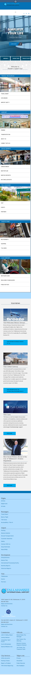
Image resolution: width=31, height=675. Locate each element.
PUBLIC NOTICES (5, 284)
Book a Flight (4, 517)
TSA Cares (4, 519)
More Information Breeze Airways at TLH (15, 342)
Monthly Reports (5, 565)
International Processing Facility (10, 563)
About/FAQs (4, 549)
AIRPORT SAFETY (5, 102)
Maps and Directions (6, 603)
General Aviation (5, 533)
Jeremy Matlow (5, 637)
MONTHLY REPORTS (6, 175)
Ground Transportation (7, 536)
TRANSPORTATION (5, 134)
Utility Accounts (5, 658)
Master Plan (4, 560)
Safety (3, 541)
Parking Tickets (5, 660)
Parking (3, 530)
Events (3, 579)
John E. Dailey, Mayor (7, 635)
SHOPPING (3, 243)
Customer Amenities (6, 538)
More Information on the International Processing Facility (15, 390)
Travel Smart (4, 514)
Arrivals (3, 506)
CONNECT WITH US (5, 143)
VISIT (2, 203)
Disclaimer (19, 660)
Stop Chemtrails (5, 547)
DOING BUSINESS (5, 166)
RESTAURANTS (4, 239)
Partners (3, 581)
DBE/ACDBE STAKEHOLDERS (8, 280)
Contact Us (4, 605)
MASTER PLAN (4, 171)
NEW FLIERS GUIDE (5, 275)
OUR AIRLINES (4, 98)
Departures (4, 503)
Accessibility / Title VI (7, 522)
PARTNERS (3, 211)
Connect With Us (5, 544)
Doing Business (5, 557)
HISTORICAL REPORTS (6, 179)
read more (9, 433)
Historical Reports (6, 568)
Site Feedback (20, 665)
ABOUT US (3, 138)
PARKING (3, 130)
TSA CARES (4, 248)
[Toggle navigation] (15, 12)
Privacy (19, 658)
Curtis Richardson (6, 644)
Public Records (21, 663)
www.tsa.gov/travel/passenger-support (13, 427)
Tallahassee (4, 576)
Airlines (3, 501)
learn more (14, 43)
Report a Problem (6, 663)
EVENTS (3, 207)
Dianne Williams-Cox (6, 646)
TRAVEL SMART (5, 93)
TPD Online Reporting (7, 665)
